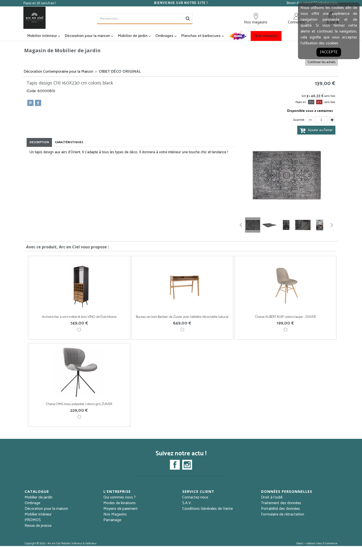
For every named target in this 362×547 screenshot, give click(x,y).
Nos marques (266, 36)
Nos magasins (255, 22)
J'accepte (329, 52)
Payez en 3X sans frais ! (39, 3)
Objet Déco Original (120, 71)
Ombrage (32, 503)
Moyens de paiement (120, 508)
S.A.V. (187, 503)
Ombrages (164, 36)
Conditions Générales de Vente (207, 508)
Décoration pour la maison (87, 36)
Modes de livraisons (119, 503)
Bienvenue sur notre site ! (181, 3)
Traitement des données (281, 503)
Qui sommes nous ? (119, 497)
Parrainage (112, 520)
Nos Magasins (115, 514)
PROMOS (33, 520)
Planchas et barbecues (201, 36)
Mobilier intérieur (42, 36)
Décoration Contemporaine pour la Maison (58, 71)
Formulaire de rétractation (282, 514)
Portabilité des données (280, 508)
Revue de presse (38, 525)
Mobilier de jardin (133, 36)
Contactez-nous (195, 497)
